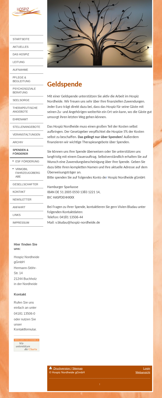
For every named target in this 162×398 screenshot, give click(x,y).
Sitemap (77, 368)
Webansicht (143, 372)
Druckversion (62, 368)
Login (146, 368)
